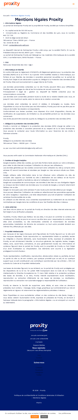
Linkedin (39, 368)
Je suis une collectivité (39, 339)
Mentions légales (40, 398)
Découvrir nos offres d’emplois (39, 350)
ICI (30, 65)
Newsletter (39, 360)
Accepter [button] (35, 416)
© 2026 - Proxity (39, 390)
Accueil (6, 16)
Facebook (39, 370)
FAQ (39, 355)
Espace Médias (39, 345)
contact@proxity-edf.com (19, 45)
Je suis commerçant (39, 335)
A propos (39, 342)
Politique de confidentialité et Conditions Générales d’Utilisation (39, 395)
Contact (39, 358)
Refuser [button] (44, 416)
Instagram (39, 372)
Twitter (39, 375)
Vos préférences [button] (64, 413)
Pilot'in (39, 403)
